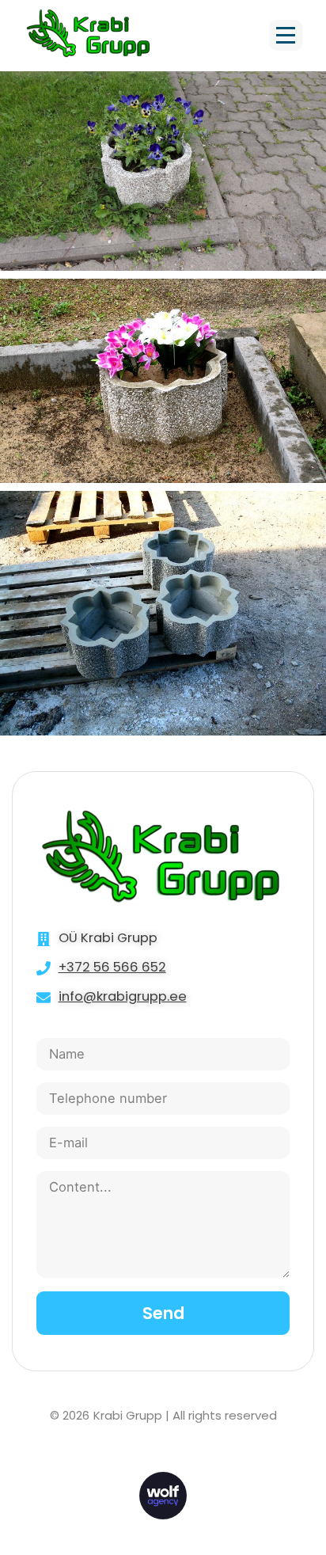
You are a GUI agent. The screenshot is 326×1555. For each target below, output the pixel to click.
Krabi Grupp (127, 1415)
